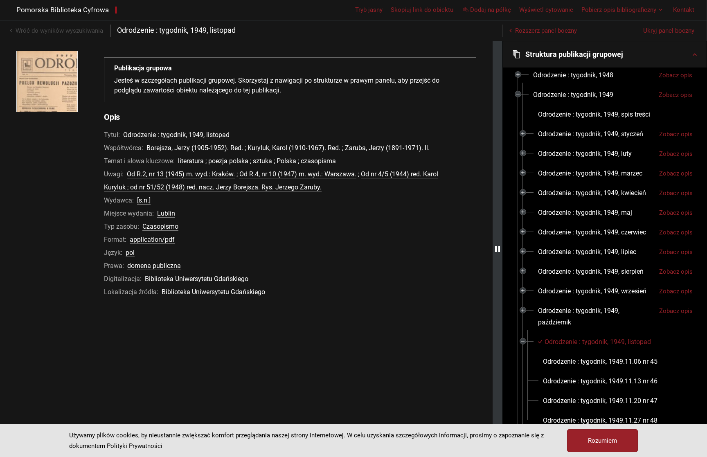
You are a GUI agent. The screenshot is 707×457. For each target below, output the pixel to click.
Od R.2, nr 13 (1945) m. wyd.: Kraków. (181, 174)
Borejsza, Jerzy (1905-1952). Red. (194, 148)
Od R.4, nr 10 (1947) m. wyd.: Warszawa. (297, 174)
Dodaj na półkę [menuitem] (490, 10)
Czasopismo (160, 226)
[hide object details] (497, 249)
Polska (286, 161)
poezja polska (228, 161)
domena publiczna (154, 266)
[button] (605, 54)
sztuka (262, 161)
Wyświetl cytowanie (546, 10)
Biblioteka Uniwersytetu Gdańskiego (196, 279)
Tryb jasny (369, 10)
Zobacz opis (675, 75)
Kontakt (683, 10)
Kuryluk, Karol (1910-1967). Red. (294, 148)
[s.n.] (144, 200)
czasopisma (318, 161)
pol (130, 253)
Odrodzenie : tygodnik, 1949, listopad (176, 135)
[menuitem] (573, 75)
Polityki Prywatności (134, 446)
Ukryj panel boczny (668, 30)
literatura (191, 161)
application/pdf (152, 239)
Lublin (166, 213)
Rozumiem (602, 440)
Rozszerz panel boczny (546, 30)
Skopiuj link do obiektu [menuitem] (422, 10)
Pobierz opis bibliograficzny (618, 10)
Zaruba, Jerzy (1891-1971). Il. (387, 148)
